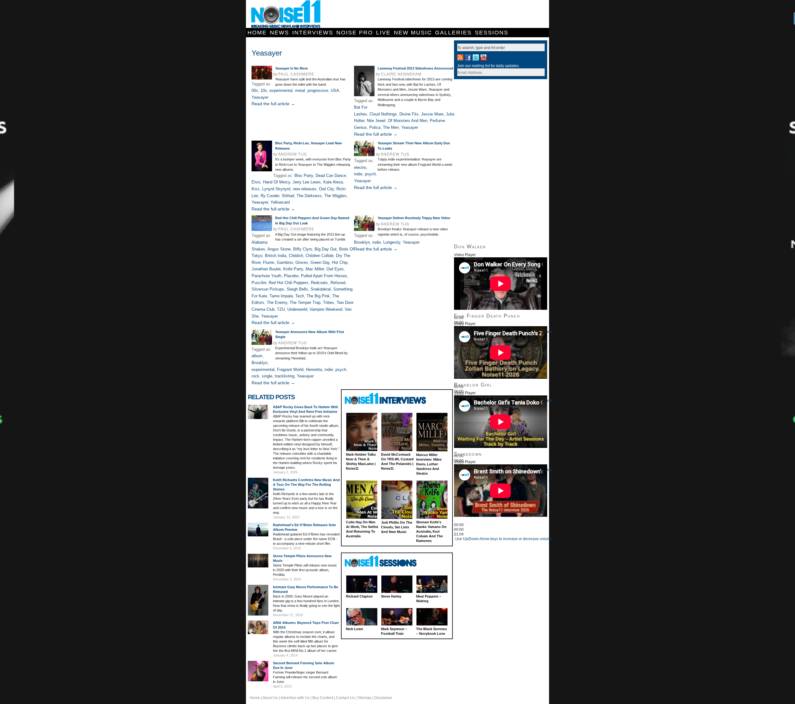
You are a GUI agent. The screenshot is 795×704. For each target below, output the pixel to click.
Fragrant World (290, 369)
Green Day (320, 262)
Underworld (297, 309)
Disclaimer (383, 698)
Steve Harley (391, 596)
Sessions (491, 32)
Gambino (285, 262)
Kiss (256, 189)
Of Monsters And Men (407, 120)
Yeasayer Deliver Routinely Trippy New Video (414, 218)
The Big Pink (318, 296)
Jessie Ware (432, 114)
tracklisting (284, 376)
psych (370, 174)
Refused (337, 282)
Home (257, 32)
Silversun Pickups (268, 289)
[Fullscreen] (454, 544)
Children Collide (320, 255)
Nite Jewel (376, 120)
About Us (270, 698)
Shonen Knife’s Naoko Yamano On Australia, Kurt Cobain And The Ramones (431, 531)
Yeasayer (260, 97)
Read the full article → (273, 103)
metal (300, 90)
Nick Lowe (354, 629)
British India (275, 255)
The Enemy (277, 302)
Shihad (288, 195)
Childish (296, 255)
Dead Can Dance (331, 175)
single (267, 376)
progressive (317, 90)
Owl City (326, 189)
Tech (299, 296)
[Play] (454, 521)
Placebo (291, 275)
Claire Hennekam (401, 73)
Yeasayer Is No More (291, 68)
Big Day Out (326, 249)
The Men (391, 127)
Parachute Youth (266, 275)
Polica (374, 127)
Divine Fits (409, 114)
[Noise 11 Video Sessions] (386, 562)
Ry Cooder (270, 195)
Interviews (312, 32)
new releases (304, 189)
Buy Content (322, 698)
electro (360, 167)
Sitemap (364, 698)
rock (255, 376)
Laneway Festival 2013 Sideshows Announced (415, 68)
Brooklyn (362, 242)
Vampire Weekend (326, 309)
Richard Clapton (359, 596)
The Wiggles (335, 195)
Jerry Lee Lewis (307, 182)
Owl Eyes (335, 269)
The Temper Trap (305, 302)
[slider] (504, 539)
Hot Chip (340, 262)
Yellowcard (280, 202)
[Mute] (454, 540)
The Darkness (309, 195)
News (279, 32)
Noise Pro (354, 32)
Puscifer (259, 282)
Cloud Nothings (383, 114)
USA (335, 90)
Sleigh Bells (297, 289)
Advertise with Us (295, 698)
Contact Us (345, 698)
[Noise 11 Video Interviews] (386, 398)
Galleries (453, 32)
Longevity (391, 242)
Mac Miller (315, 269)
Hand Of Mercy (276, 182)
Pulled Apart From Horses (324, 275)
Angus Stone (279, 249)
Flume (268, 262)
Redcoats (319, 282)
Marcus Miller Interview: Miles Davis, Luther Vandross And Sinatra (429, 464)
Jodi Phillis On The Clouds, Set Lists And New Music (396, 527)
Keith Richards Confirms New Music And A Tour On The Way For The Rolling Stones (306, 484)
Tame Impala (281, 296)
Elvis (256, 182)
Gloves (301, 262)
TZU (281, 309)
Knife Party (293, 269)
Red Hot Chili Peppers (288, 282)
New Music (413, 32)
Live (383, 32)
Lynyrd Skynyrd (276, 189)
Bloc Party (303, 175)
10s (264, 90)
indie (358, 174)
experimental (281, 90)
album (257, 356)
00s (255, 90)
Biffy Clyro (302, 249)
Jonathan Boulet (266, 269)
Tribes (328, 302)
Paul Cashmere (296, 73)
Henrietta (314, 369)
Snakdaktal (321, 289)
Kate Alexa (333, 182)
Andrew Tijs (292, 153)
